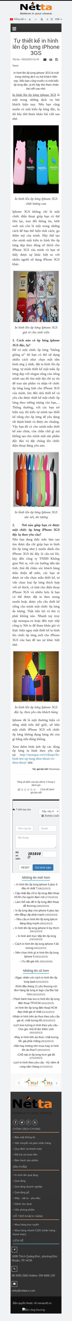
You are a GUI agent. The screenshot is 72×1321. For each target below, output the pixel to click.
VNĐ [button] (57, 19)
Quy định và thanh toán (28, 1148)
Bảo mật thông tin (25, 1137)
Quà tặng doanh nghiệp (28, 1186)
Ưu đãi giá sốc (30, 961)
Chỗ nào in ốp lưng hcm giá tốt (36, 1054)
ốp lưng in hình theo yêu (32, 750)
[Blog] (35, 19)
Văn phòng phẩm (25, 1209)
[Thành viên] (29, 19)
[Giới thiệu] (41, 19)
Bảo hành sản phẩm (26, 1160)
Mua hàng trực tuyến (27, 1224)
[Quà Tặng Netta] (36, 8)
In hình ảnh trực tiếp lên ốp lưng (37, 936)
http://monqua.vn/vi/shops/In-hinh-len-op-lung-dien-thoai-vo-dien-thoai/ (36, 758)
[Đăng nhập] (46, 19)
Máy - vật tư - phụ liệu (27, 1198)
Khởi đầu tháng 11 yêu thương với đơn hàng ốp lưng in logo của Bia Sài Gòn (36, 990)
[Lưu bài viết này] (57, 59)
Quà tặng (20, 1180)
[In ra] (51, 59)
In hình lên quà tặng (26, 1174)
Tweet (15, 65)
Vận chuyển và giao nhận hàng (33, 1142)
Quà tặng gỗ (22, 1192)
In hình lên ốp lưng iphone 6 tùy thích (37, 928)
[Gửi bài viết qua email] (45, 59)
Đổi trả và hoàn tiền (26, 1154)
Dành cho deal (23, 1203)
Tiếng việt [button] (19, 19)
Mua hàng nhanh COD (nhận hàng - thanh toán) (35, 1232)
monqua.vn (25, 621)
